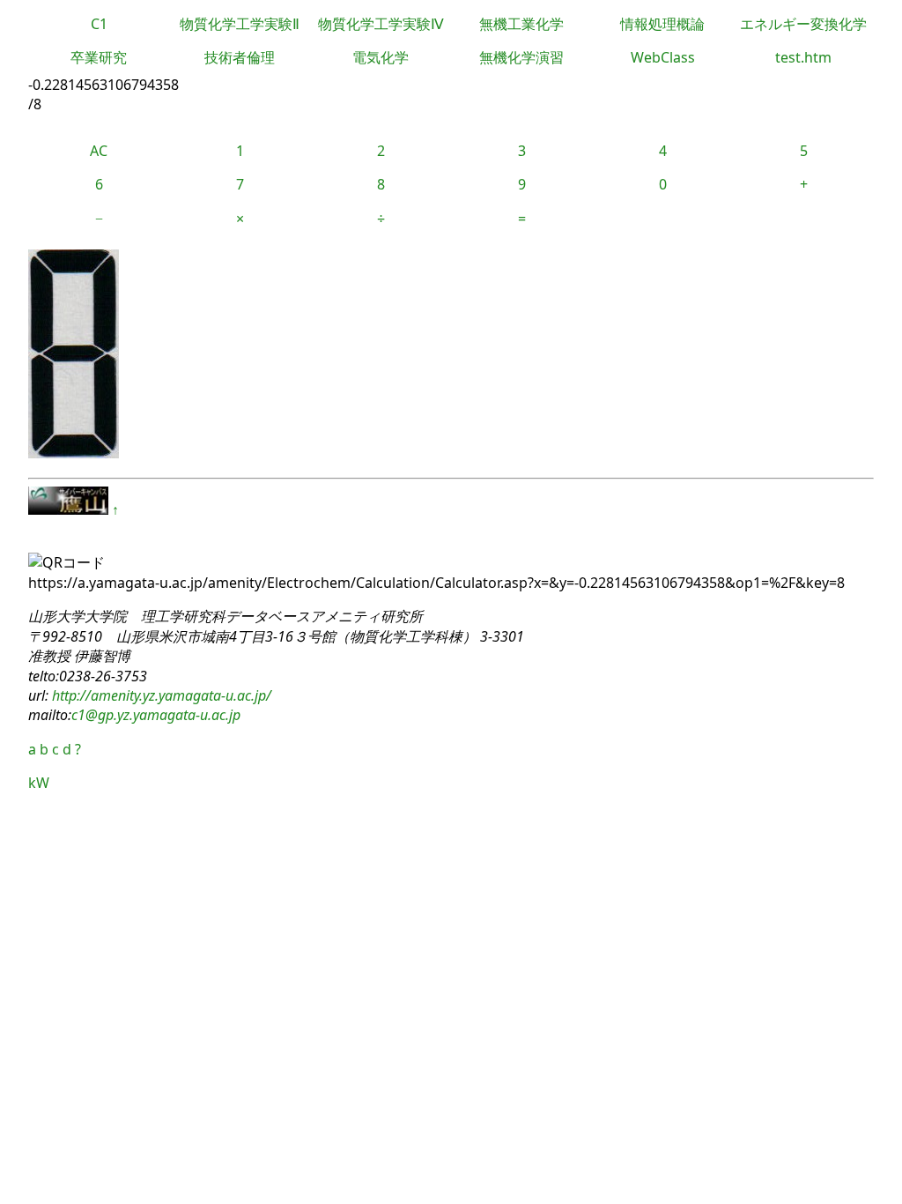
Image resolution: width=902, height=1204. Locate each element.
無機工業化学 (521, 23)
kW (38, 782)
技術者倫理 (239, 57)
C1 (99, 23)
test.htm (803, 57)
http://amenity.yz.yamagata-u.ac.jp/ (159, 695)
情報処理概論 (662, 23)
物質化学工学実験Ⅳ (381, 23)
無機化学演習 (521, 57)
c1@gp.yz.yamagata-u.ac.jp (155, 715)
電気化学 (380, 57)
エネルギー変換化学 (803, 23)
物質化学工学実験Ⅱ (239, 23)
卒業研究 (98, 57)
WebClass (663, 57)
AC (98, 150)
